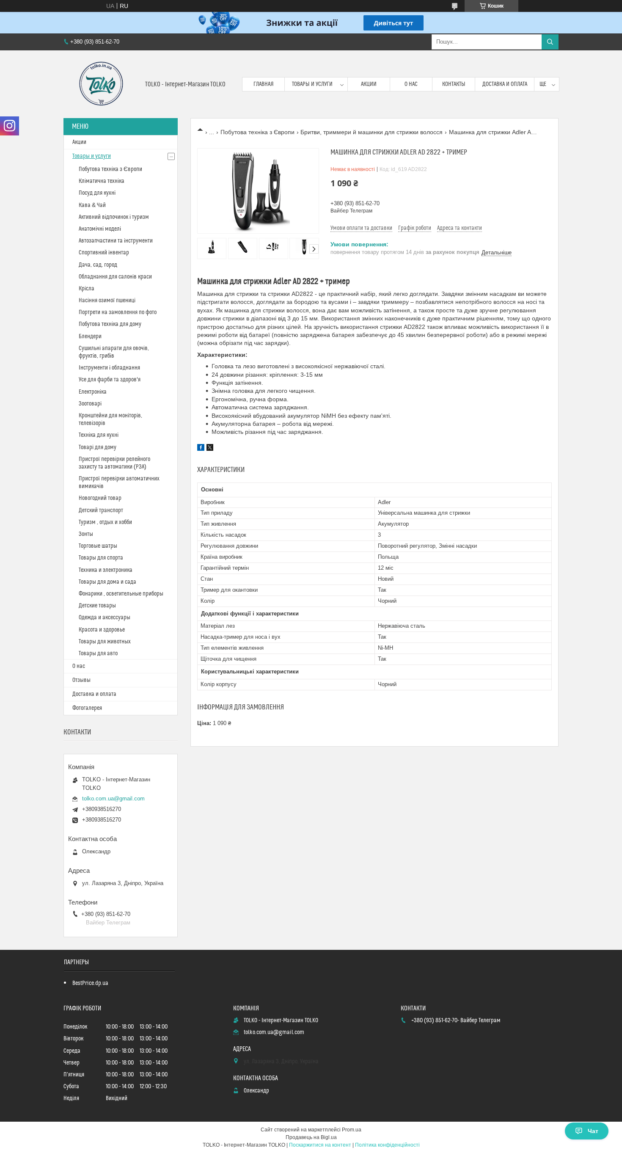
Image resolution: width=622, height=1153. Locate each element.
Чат (593, 1131)
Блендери (90, 336)
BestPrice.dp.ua (90, 983)
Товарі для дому (97, 447)
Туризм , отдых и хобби (105, 522)
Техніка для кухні (98, 435)
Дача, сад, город (98, 265)
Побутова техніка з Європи (257, 132)
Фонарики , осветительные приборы (121, 593)
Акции (369, 84)
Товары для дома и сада (107, 582)
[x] (209, 448)
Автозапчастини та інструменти (116, 240)
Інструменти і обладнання (109, 367)
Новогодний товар (100, 498)
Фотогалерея (87, 708)
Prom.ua (351, 1130)
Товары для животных (105, 641)
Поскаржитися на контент (320, 1145)
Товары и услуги (312, 84)
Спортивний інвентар (104, 252)
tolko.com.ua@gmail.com (113, 798)
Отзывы (81, 680)
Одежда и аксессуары (104, 617)
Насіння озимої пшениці (107, 300)
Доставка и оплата (504, 84)
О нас (411, 84)
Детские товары (97, 605)
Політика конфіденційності (387, 1145)
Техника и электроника (105, 570)
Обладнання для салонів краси (115, 276)
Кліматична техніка (101, 181)
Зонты (86, 534)
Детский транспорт (101, 510)
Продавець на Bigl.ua (311, 1137)
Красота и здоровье (102, 629)
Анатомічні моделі (100, 229)
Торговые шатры (98, 546)
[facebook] (200, 448)
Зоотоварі (90, 403)
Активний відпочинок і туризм (114, 217)
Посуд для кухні (97, 193)
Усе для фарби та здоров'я (109, 379)
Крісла (86, 288)
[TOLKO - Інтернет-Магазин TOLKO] (101, 84)
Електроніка (93, 392)
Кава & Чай (92, 205)
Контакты (453, 84)
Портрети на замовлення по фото (118, 312)
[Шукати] (550, 42)
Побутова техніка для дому (110, 324)
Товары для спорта (101, 557)
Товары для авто (98, 653)
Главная (263, 84)
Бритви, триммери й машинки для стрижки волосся (371, 132)
